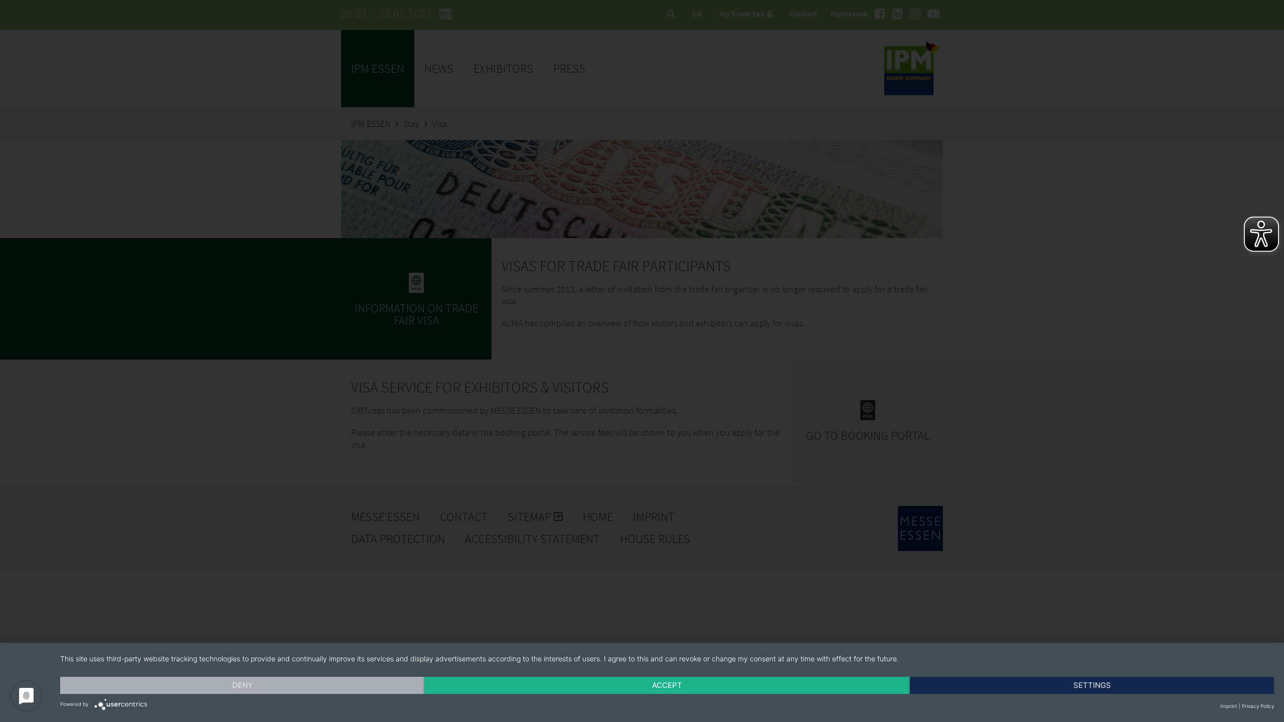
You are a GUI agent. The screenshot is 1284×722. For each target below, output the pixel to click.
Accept (667, 685)
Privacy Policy (1258, 706)
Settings (1092, 685)
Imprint (1228, 706)
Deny (242, 685)
